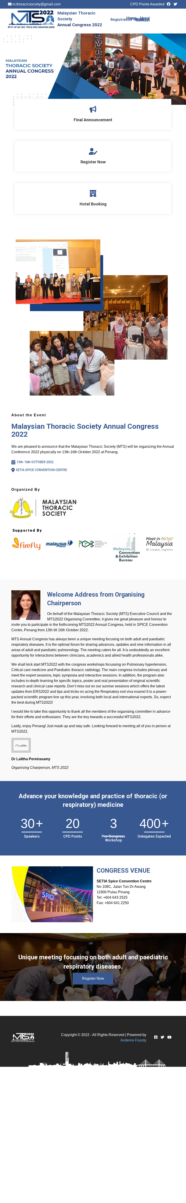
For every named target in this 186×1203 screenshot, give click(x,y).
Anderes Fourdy (133, 1040)
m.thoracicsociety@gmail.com (36, 4)
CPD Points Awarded (147, 4)
